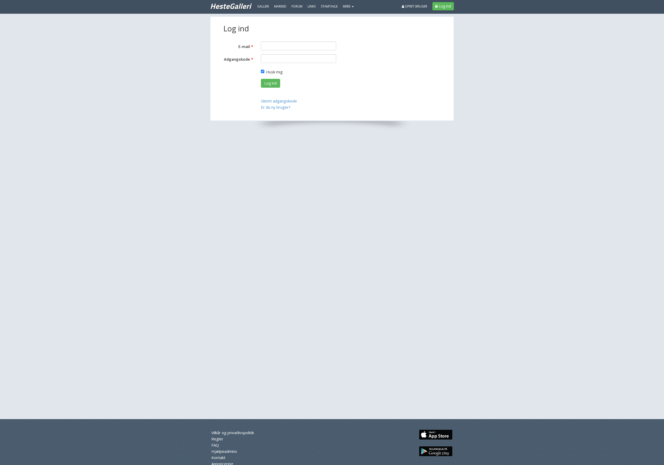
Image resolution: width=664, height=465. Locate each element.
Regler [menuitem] (217, 438)
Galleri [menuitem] (263, 6)
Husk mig (274, 71)
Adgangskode (237, 59)
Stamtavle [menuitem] (329, 6)
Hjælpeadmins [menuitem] (224, 451)
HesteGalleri (230, 6)
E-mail (244, 46)
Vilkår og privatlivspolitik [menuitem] (232, 432)
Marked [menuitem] (280, 6)
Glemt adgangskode (279, 100)
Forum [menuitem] (297, 6)
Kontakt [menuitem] (218, 457)
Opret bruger (415, 6)
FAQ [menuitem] (215, 445)
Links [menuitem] (312, 6)
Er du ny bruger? (275, 107)
